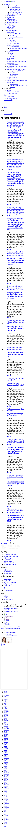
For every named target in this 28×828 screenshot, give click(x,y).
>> (8, 543)
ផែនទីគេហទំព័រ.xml (9, 628)
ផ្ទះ (4, 106)
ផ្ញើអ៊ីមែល (3, 644)
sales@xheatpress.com (11, 635)
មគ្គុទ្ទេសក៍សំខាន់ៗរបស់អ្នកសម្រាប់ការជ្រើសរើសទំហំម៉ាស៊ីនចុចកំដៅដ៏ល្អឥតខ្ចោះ (15, 483)
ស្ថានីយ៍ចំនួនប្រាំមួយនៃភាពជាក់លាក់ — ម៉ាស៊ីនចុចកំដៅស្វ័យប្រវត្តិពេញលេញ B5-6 (15, 328)
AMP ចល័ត (17, 628)
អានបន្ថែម (9, 157)
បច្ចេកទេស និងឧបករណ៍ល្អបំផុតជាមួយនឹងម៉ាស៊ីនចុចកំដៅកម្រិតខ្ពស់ (15, 354)
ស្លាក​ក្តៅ (2, 628)
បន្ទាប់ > (6, 543)
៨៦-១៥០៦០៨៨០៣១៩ (11, 632)
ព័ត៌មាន (5, 107)
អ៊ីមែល (2, 646)
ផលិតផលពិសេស (22, 627)
